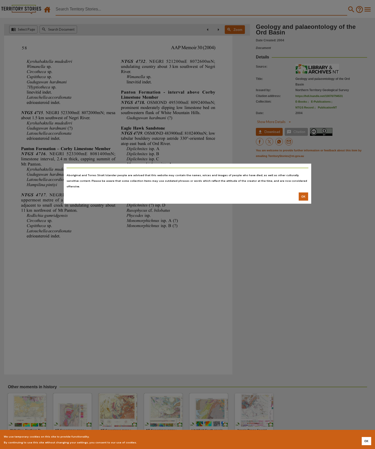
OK (303, 196)
